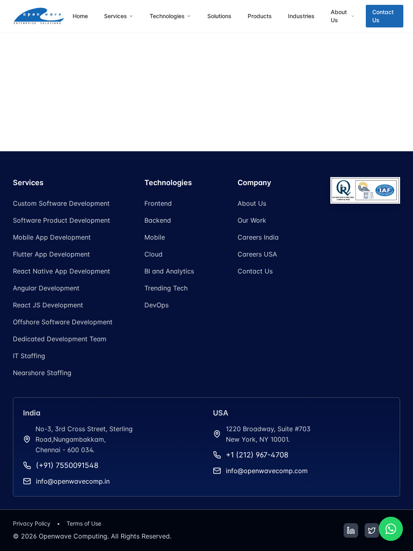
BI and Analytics (169, 271)
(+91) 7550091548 (67, 465)
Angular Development (46, 288)
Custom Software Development (61, 203)
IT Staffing (29, 356)
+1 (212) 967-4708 (257, 455)
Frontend (158, 203)
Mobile (154, 237)
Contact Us (383, 15)
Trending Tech (166, 288)
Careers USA (257, 254)
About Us (252, 203)
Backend (157, 220)
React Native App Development (61, 271)
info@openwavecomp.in (73, 481)
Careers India (258, 237)
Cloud (153, 254)
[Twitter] (372, 530)
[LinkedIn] (351, 530)
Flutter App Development (51, 254)
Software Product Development (61, 220)
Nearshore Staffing (42, 373)
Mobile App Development (52, 237)
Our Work (252, 220)
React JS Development (48, 305)
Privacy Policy (31, 523)
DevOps (156, 305)
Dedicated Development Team (59, 339)
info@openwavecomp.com (267, 471)
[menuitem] (80, 16)
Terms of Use (84, 523)
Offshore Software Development (63, 322)
